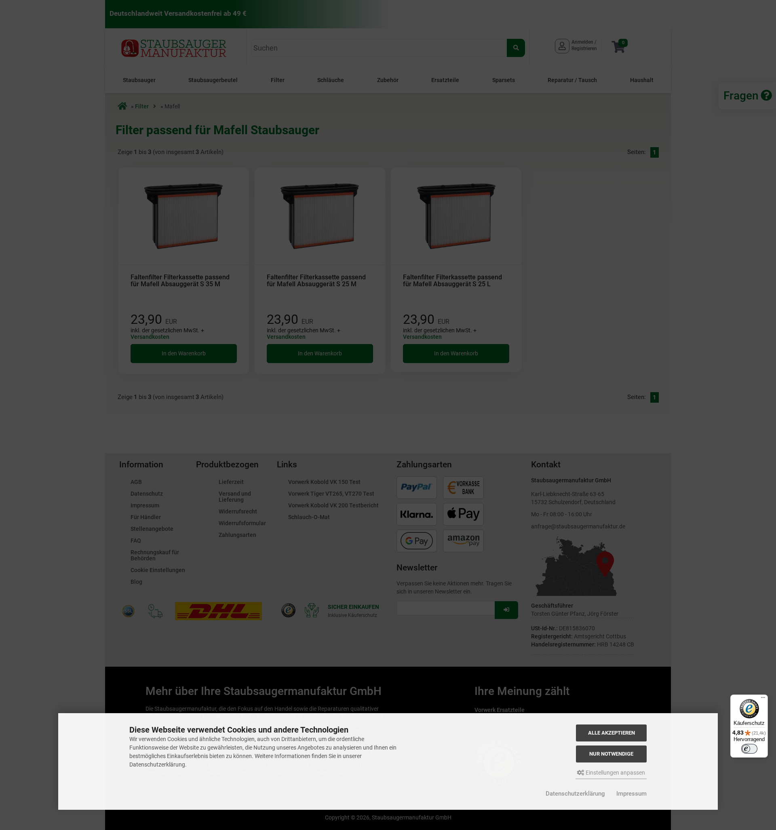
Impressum (631, 793)
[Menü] (763, 699)
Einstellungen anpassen (614, 772)
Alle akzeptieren (611, 733)
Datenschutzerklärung (575, 793)
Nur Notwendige (611, 754)
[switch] (749, 749)
